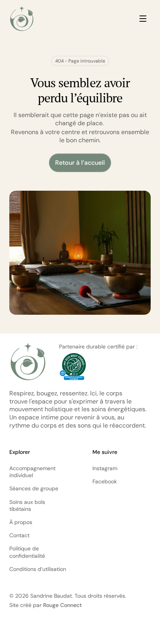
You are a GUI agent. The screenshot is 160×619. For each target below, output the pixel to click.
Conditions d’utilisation (37, 569)
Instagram (104, 468)
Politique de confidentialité (27, 552)
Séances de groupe (33, 488)
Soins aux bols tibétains (28, 505)
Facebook (104, 481)
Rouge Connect (62, 605)
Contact (19, 535)
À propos (20, 522)
